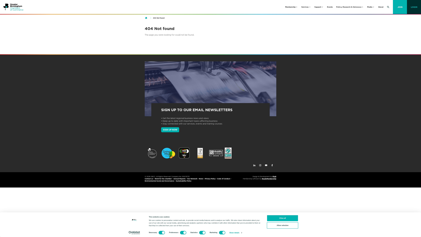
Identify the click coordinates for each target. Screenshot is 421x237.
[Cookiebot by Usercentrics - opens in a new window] (134, 232)
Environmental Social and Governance (159, 181)
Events (330, 7)
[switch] (183, 232)
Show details (234, 233)
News (201, 179)
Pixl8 (274, 176)
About (380, 7)
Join (400, 7)
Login (414, 7)
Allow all (282, 218)
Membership (290, 7)
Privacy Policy (210, 179)
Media (369, 7)
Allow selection (282, 225)
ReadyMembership (269, 179)
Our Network (192, 179)
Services (305, 7)
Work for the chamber (163, 179)
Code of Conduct (223, 179)
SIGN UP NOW (170, 130)
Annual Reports (179, 179)
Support (317, 7)
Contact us (149, 179)
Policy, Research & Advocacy (348, 7)
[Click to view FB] (272, 165)
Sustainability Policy (183, 181)
